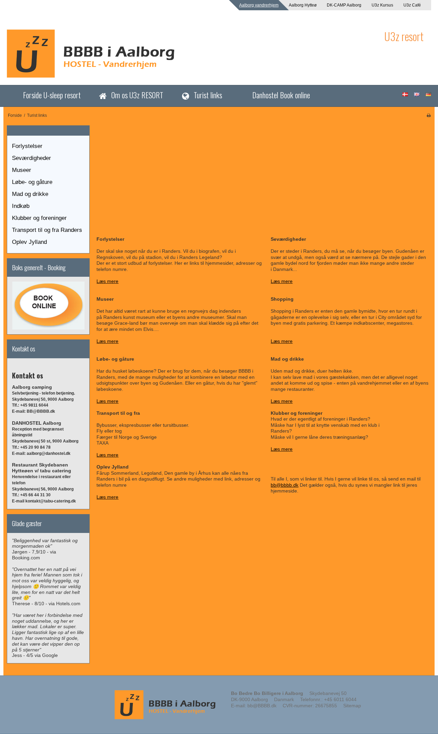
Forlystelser (27, 146)
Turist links (208, 94)
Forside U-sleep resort (52, 94)
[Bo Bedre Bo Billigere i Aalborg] (192, 53)
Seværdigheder (31, 158)
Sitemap (352, 705)
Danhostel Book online (281, 94)
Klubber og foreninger (39, 218)
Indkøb (20, 206)
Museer (21, 170)
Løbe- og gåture (32, 182)
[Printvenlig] (428, 115)
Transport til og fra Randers (47, 230)
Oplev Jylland (29, 242)
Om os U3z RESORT (137, 94)
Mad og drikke (30, 194)
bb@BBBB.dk (261, 705)
